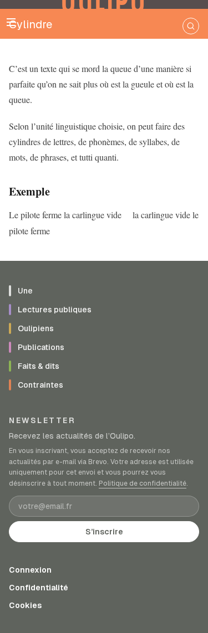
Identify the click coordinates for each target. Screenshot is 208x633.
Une (25, 290)
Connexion (30, 569)
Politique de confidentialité (142, 483)
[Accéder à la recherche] (190, 26)
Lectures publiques (55, 309)
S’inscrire (104, 531)
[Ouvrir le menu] (11, 22)
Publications (41, 347)
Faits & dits (38, 366)
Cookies (25, 605)
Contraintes (40, 384)
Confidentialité (38, 587)
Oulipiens (36, 328)
